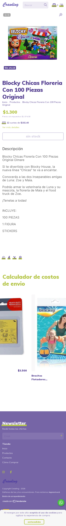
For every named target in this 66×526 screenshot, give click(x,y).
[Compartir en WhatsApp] (3, 257)
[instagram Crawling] (3, 472)
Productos (15, 102)
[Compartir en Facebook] (9, 258)
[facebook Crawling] (11, 472)
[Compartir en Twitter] (15, 258)
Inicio (4, 102)
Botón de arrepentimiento (13, 496)
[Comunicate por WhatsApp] (61, 502)
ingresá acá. (54, 492)
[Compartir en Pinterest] (20, 258)
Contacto (7, 457)
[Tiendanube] (14, 502)
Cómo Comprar (10, 462)
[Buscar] (45, 5)
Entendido (34, 521)
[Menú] (61, 5)
